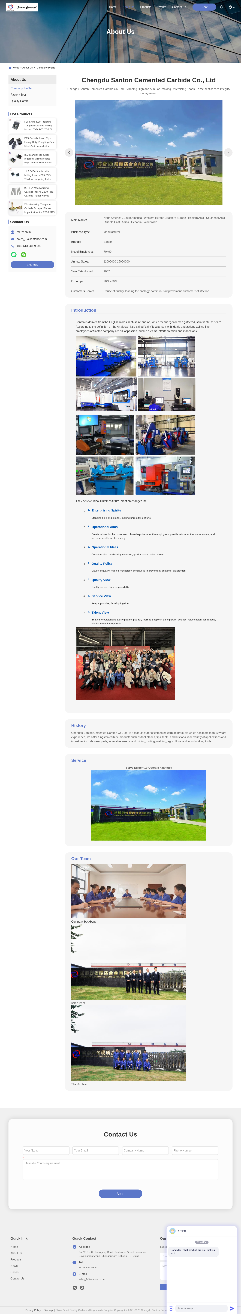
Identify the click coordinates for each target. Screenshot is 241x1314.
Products (16, 1259)
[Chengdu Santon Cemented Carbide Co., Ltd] (22, 7)
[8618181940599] (82, 1288)
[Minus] (232, 1231)
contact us (179, 6)
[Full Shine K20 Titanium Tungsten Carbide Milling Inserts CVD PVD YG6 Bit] (15, 125)
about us (128, 6)
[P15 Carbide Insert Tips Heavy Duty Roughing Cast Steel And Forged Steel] (15, 142)
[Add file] (171, 1308)
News (14, 1265)
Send (120, 1194)
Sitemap (48, 1310)
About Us (27, 67)
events (161, 6)
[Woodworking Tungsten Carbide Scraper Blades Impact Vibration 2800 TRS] (15, 208)
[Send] (232, 1308)
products (145, 6)
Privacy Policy (33, 1310)
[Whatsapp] (14, 256)
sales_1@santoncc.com (32, 239)
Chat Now (32, 264)
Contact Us (17, 1278)
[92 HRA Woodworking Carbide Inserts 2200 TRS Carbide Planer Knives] (15, 192)
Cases (14, 1272)
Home (113, 6)
